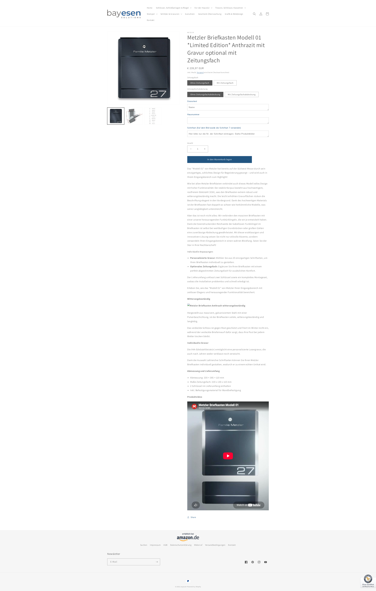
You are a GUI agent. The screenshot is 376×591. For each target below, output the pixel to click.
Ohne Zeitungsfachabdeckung (205, 94)
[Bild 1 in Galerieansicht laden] (115, 116)
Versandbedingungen (215, 545)
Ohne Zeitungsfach (199, 83)
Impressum (155, 545)
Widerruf (198, 545)
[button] (173, 8)
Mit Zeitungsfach (225, 83)
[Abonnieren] (156, 561)
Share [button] (193, 517)
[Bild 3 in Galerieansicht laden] (134, 116)
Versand (200, 72)
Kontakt (232, 545)
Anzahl (190, 143)
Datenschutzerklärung (181, 545)
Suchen (143, 545)
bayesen (184, 587)
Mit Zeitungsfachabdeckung (242, 94)
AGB (165, 545)
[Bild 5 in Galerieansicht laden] (152, 116)
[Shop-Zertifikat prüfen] (368, 590)
